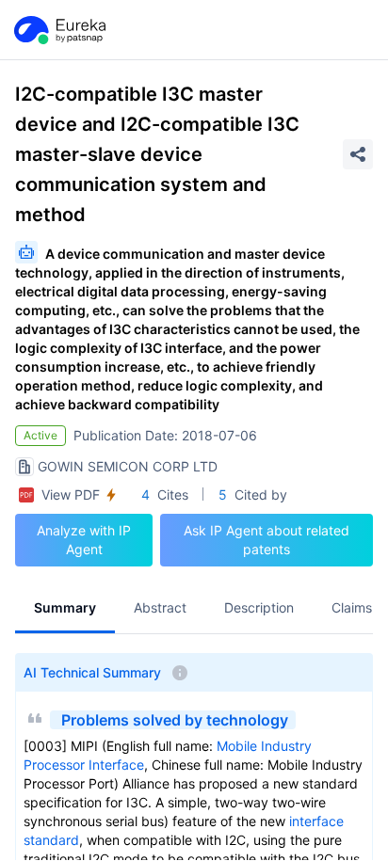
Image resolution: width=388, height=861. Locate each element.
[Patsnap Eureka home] (58, 30)
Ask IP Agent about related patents (266, 539)
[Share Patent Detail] (358, 154)
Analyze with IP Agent (84, 539)
